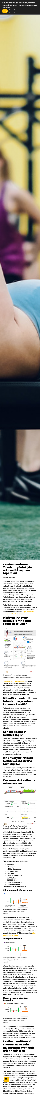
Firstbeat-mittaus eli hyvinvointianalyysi (14, 681)
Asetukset (12, 11)
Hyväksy (5, 11)
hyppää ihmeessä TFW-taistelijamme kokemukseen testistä (19, 612)
